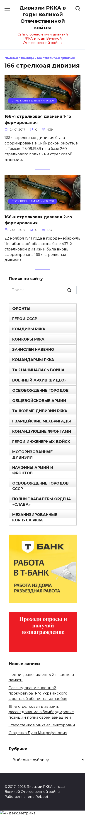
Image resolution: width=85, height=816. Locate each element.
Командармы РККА (33, 360)
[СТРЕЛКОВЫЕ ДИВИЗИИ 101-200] (42, 107)
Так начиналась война (38, 370)
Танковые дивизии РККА (39, 411)
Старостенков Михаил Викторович (42, 725)
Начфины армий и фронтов (32, 470)
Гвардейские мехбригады (41, 421)
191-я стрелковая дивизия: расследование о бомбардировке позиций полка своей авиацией (41, 712)
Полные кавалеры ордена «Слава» (41, 502)
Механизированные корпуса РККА (34, 517)
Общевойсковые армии (39, 401)
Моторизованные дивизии (32, 455)
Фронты (21, 308)
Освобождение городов (40, 390)
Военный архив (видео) (39, 380)
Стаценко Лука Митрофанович (38, 733)
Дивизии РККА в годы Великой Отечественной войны (42, 18)
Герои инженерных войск (41, 442)
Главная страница (19, 58)
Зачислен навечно (33, 349)
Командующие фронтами (41, 431)
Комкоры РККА (28, 339)
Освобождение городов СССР (40, 486)
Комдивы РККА (28, 329)
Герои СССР (24, 319)
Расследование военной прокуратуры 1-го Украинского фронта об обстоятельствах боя (38, 693)
